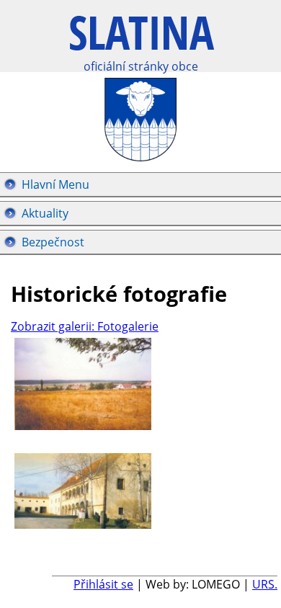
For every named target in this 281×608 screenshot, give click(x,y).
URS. (264, 584)
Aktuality (45, 213)
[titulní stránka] (142, 40)
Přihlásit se (103, 584)
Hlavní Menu (55, 184)
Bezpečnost (53, 242)
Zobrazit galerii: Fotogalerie (85, 326)
